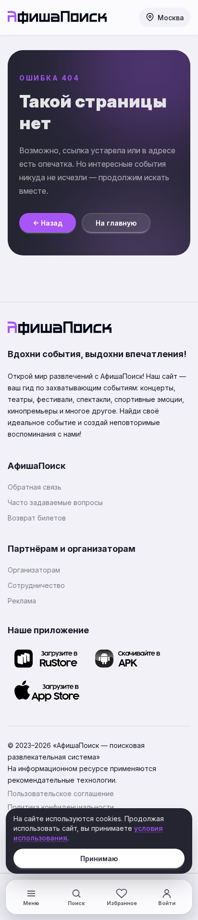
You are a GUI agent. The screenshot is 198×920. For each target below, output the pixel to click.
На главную (116, 223)
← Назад (47, 223)
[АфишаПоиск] (57, 17)
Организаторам (34, 570)
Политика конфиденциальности (61, 807)
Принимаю (99, 858)
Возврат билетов (37, 518)
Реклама (22, 601)
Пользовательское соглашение (61, 793)
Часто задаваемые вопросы (55, 502)
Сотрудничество (36, 585)
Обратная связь (35, 487)
